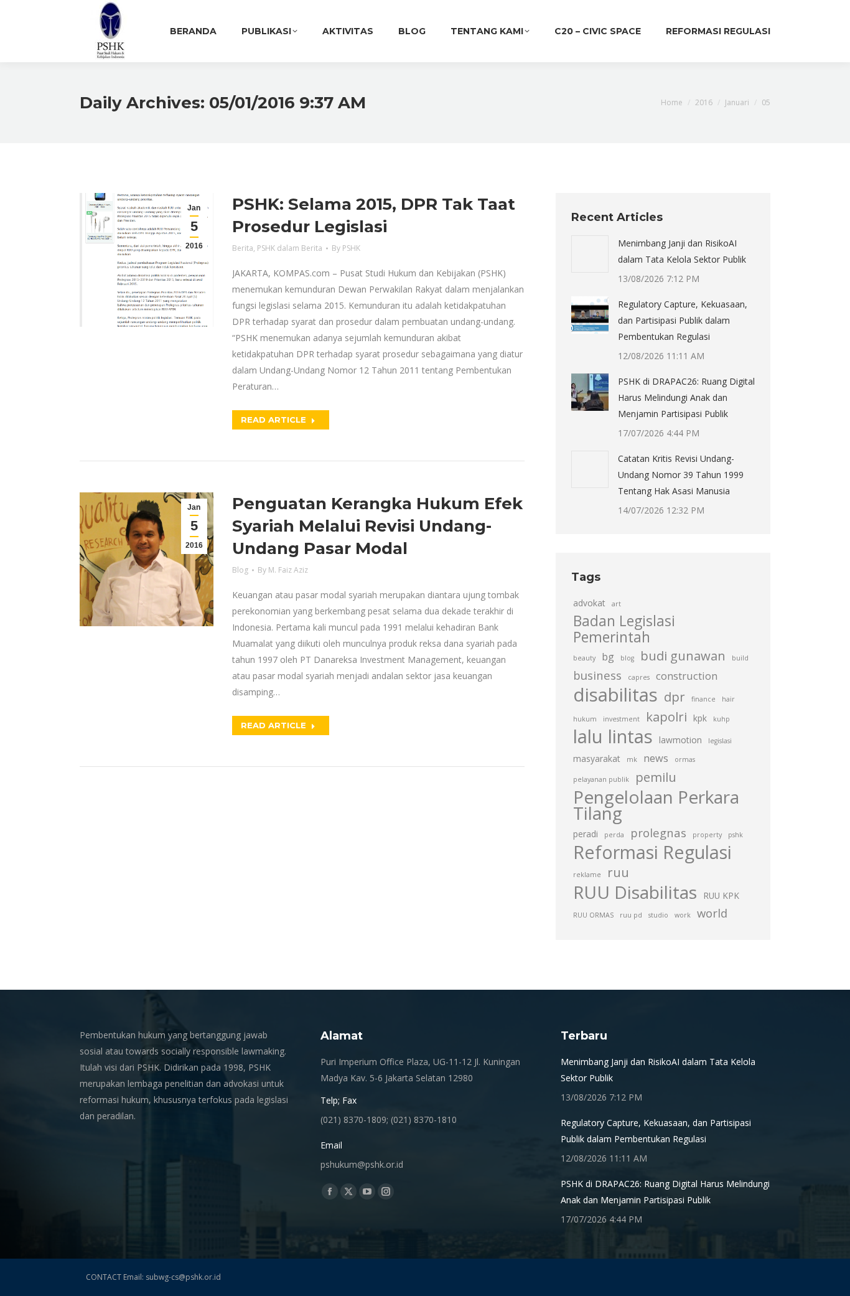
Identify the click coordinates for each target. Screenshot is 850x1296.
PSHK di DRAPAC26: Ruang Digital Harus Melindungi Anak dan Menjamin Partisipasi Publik (686, 397)
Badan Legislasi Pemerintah (624, 629)
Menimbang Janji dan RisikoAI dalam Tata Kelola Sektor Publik (682, 251)
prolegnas (658, 832)
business (597, 675)
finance (703, 699)
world (712, 913)
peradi (585, 834)
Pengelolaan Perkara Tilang (656, 805)
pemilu (655, 777)
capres (639, 677)
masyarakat (596, 758)
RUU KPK (721, 895)
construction (686, 676)
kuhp (721, 719)
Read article (273, 420)
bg (608, 657)
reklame (587, 874)
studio (658, 915)
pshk (735, 834)
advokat (589, 603)
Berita (242, 248)
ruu (618, 872)
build (740, 658)
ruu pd (631, 915)
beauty (584, 658)
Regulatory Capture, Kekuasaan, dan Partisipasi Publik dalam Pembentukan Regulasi (682, 320)
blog (627, 658)
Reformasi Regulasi (652, 852)
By (346, 248)
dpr (674, 696)
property (707, 834)
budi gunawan (683, 655)
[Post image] (590, 254)
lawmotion (680, 740)
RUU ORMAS (593, 915)
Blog (240, 570)
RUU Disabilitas (635, 892)
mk (632, 759)
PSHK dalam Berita (289, 248)
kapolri (666, 716)
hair (728, 699)
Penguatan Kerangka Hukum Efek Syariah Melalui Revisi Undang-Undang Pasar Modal (377, 526)
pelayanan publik (601, 779)
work (683, 915)
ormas (685, 759)
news (655, 758)
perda (614, 834)
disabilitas (615, 695)
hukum (585, 719)
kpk (700, 718)
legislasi (720, 740)
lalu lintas (613, 736)
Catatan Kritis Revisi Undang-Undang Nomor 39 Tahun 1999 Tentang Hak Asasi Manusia (681, 475)
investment (621, 719)
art (616, 603)
